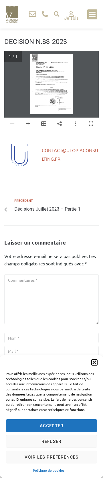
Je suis (71, 18)
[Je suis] (71, 14)
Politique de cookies (48, 470)
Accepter (52, 425)
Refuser (51, 441)
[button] (94, 362)
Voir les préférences (51, 457)
